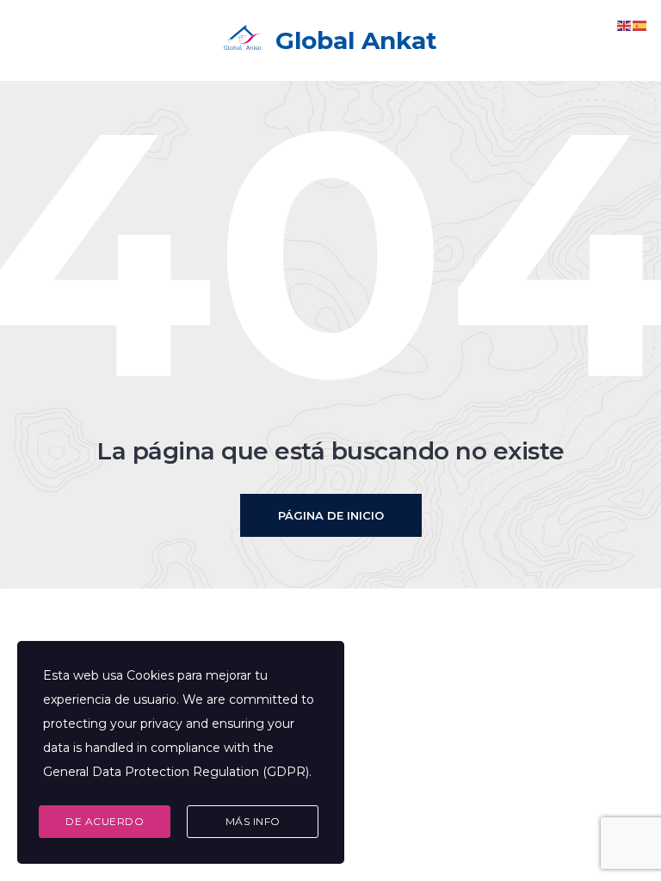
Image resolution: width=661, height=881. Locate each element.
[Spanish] (640, 24)
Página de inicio (331, 515)
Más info (253, 821)
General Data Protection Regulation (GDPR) (176, 771)
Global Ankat (353, 40)
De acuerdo (104, 821)
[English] (625, 24)
